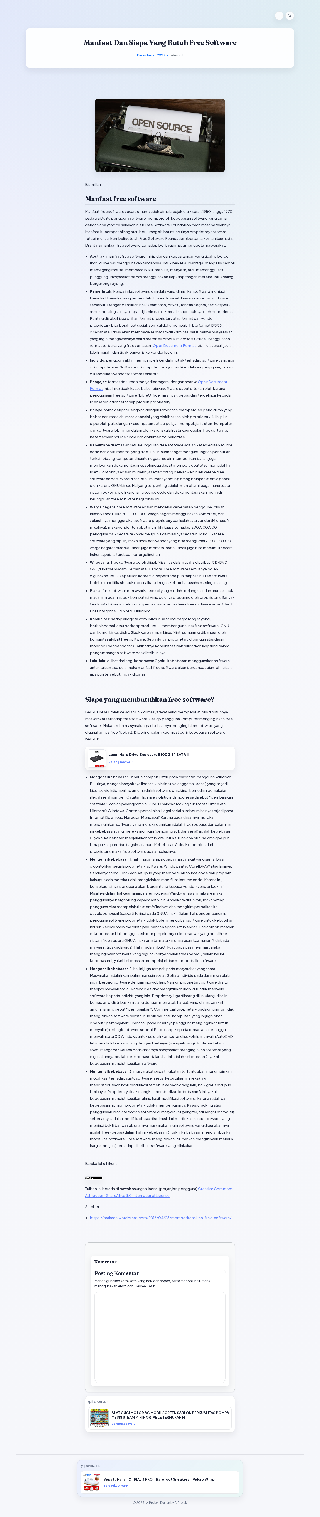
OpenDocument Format (174, 345)
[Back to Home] (279, 16)
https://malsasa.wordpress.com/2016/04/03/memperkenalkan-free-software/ (161, 1217)
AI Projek (152, 1502)
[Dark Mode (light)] (290, 16)
